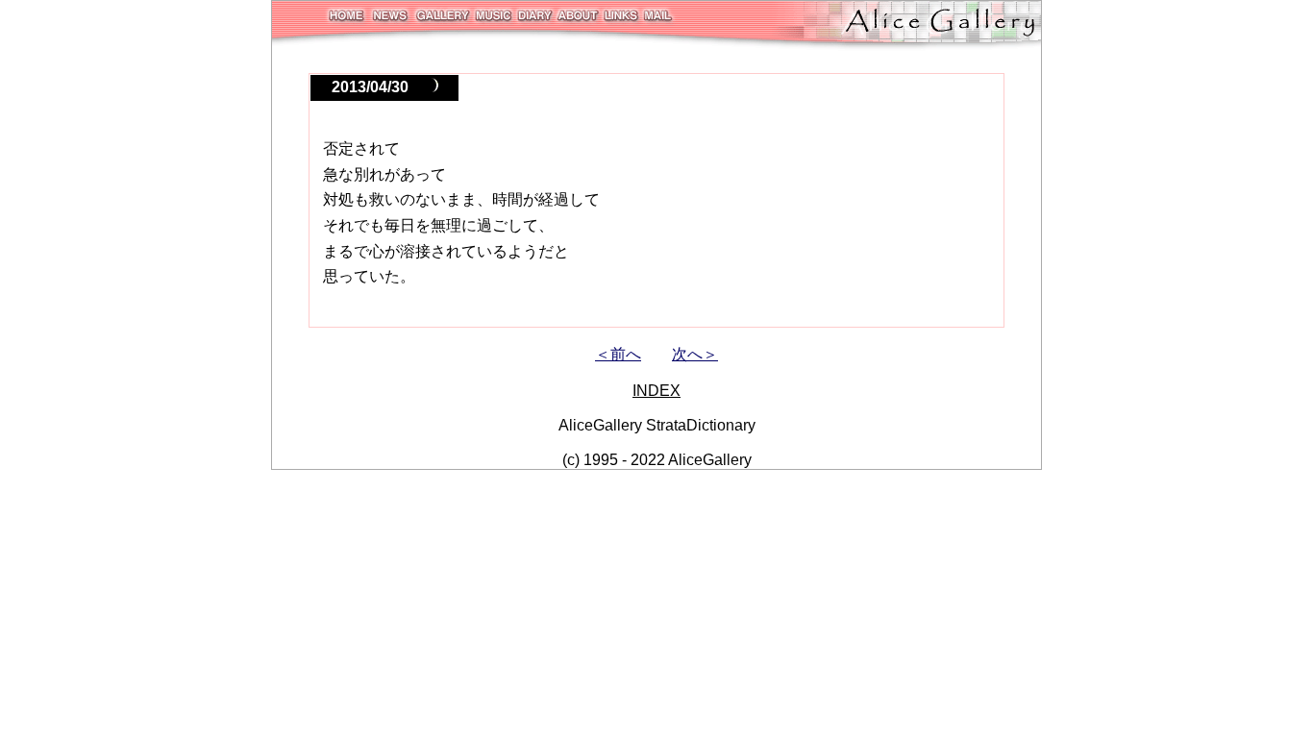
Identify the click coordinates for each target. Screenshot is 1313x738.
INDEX (656, 390)
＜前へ (618, 354)
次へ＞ (695, 354)
